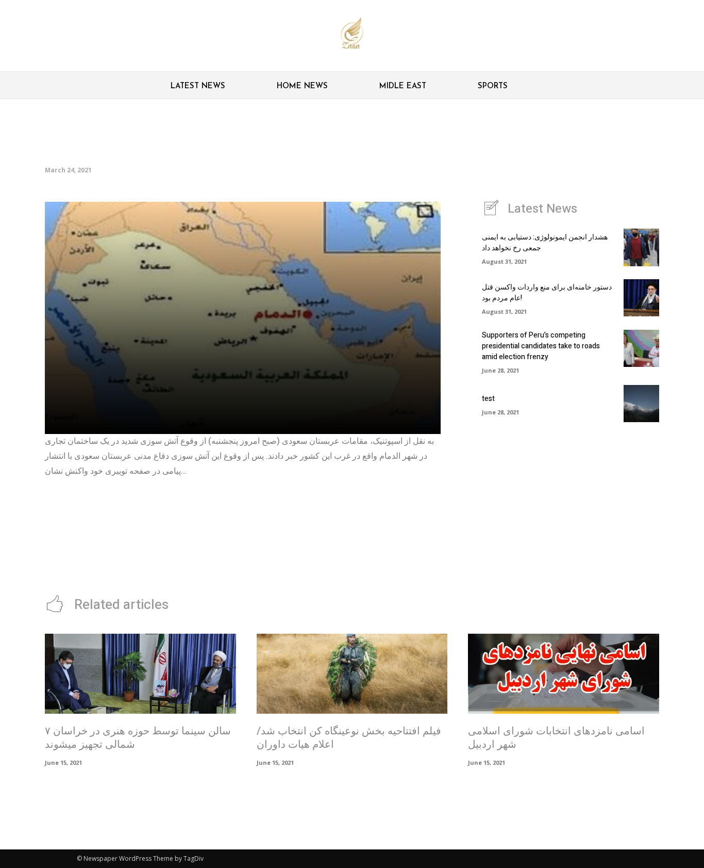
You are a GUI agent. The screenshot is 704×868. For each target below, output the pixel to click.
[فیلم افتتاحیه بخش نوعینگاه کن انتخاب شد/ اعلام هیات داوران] (352, 674)
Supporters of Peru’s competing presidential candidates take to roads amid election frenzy (541, 346)
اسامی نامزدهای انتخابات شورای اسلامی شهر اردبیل (556, 738)
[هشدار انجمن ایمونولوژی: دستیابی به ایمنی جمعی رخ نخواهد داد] (641, 247)
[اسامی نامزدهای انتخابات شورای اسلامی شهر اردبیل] (563, 674)
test (488, 398)
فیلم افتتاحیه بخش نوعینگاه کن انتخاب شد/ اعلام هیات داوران (349, 738)
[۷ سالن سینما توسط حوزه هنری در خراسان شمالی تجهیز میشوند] (140, 674)
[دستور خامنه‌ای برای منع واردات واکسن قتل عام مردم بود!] (641, 297)
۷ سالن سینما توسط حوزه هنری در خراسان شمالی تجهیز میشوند (138, 738)
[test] (641, 403)
